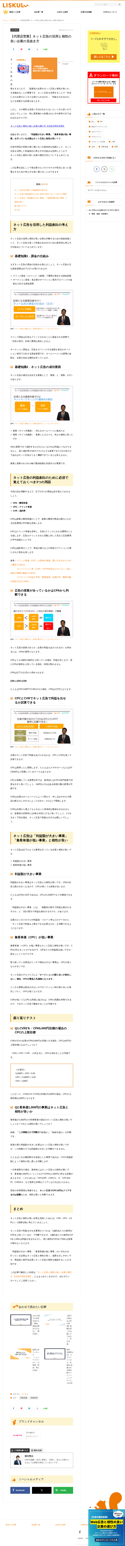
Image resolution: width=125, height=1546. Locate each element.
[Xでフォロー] (42, 1490)
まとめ (17, 210)
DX (92, 122)
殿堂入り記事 (14, 12)
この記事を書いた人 (21, 1450)
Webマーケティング (99, 127)
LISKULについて (110, 12)
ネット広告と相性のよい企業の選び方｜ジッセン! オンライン (37, 329)
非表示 (44, 184)
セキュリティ (96, 132)
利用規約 (80, 1538)
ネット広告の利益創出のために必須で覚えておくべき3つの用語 (40, 194)
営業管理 (34, 1398)
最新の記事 (38, 1450)
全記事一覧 (38, 12)
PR (101, 122)
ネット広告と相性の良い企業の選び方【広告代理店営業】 (37, 126)
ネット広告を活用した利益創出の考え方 (30, 190)
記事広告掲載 (86, 12)
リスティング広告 (98, 142)
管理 (116, 147)
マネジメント (96, 137)
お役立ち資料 (62, 12)
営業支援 (23, 1398)
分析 (93, 147)
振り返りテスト (20, 206)
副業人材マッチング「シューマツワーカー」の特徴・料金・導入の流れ (35, 1360)
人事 (113, 142)
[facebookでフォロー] (97, 169)
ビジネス (24, 1394)
